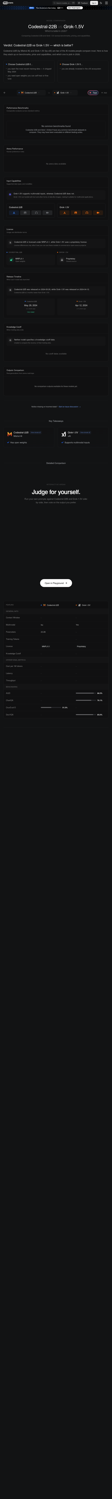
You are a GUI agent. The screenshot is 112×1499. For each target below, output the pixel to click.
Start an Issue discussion (70, 406)
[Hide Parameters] (35, 632)
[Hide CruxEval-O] (35, 707)
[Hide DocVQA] (35, 714)
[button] (42, 92)
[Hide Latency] (35, 673)
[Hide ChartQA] (35, 700)
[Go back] (4, 92)
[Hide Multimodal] (35, 624)
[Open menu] (106, 3)
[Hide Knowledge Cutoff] (35, 653)
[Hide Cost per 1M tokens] (35, 666)
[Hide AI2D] (35, 693)
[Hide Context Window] (35, 617)
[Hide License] (35, 646)
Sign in (94, 3)
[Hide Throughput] (35, 680)
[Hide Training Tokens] (35, 639)
